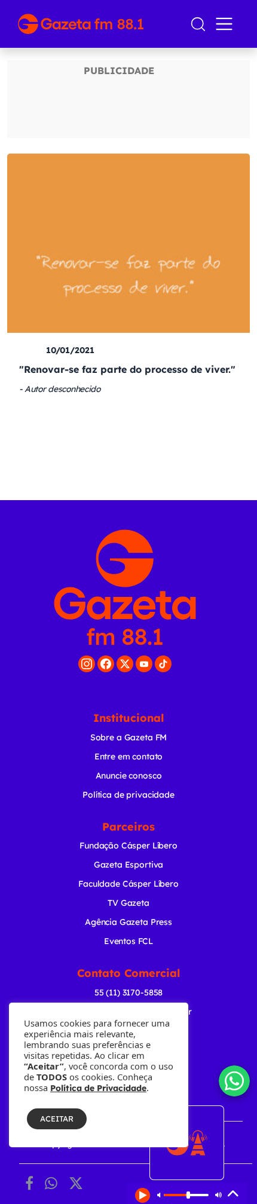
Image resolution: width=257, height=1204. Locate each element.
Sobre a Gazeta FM (128, 737)
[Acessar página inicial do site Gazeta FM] (99, 24)
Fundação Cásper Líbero (128, 845)
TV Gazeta (128, 902)
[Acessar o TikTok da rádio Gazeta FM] (163, 663)
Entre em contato (128, 756)
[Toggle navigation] (226, 24)
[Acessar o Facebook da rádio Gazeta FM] (105, 663)
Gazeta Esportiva (129, 864)
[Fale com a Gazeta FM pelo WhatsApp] (234, 1080)
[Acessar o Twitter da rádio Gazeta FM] (125, 663)
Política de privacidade (128, 794)
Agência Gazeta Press (128, 922)
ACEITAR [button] (57, 1118)
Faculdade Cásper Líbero (128, 883)
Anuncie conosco (129, 775)
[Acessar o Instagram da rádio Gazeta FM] (86, 663)
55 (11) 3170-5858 (128, 992)
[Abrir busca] (198, 24)
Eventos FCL (128, 941)
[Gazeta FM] (125, 587)
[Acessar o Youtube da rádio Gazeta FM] (144, 663)
